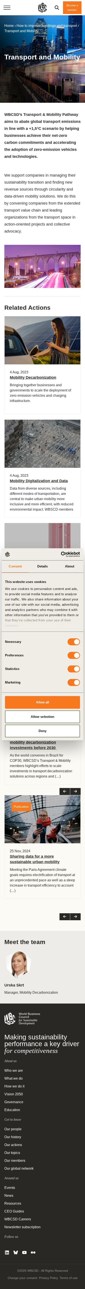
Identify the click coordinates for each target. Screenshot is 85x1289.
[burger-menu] (6, 8)
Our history (12, 1137)
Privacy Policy (48, 1278)
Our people (13, 1129)
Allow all (42, 702)
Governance (13, 1102)
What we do (13, 1078)
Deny (42, 731)
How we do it (14, 1086)
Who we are (13, 1070)
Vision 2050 (13, 1094)
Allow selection (42, 716)
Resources (12, 1203)
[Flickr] (33, 1252)
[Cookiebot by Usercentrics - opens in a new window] (61, 554)
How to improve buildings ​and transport (47, 26)
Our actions (13, 1145)
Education (12, 1110)
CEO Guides (14, 1211)
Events (9, 1188)
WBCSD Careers (17, 1219)
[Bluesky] (15, 1252)
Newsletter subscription (22, 1227)
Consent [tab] (15, 566)
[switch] (74, 655)
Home (9, 26)
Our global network (19, 1168)
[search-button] (57, 7)
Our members (14, 1160)
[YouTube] (24, 1252)
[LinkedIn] (7, 1252)
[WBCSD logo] (42, 7)
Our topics (12, 1153)
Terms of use (69, 1278)
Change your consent (22, 1278)
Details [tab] (42, 566)
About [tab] (70, 566)
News (8, 1195)
